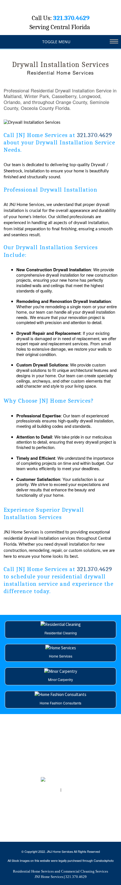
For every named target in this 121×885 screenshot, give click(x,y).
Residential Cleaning (60, 632)
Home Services (60, 656)
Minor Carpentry (60, 679)
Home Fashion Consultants (60, 702)
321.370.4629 (71, 18)
